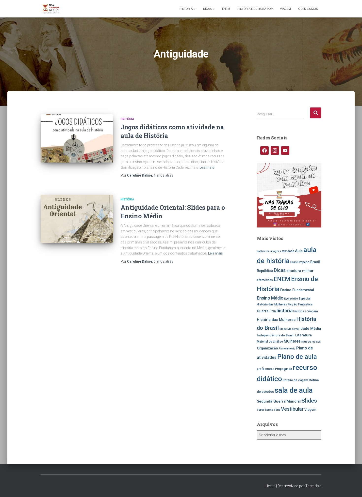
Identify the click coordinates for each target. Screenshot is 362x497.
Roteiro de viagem (295, 380)
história (285, 311)
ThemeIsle (313, 486)
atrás (163, 175)
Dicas (207, 9)
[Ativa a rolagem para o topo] (352, 487)
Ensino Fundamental (297, 290)
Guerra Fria (266, 311)
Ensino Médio (270, 298)
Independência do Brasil (276, 335)
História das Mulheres (276, 319)
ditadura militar (299, 271)
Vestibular (292, 409)
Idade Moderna (289, 329)
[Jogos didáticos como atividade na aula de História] (77, 138)
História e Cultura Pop (255, 9)
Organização (267, 348)
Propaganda (283, 369)
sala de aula (294, 390)
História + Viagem (305, 311)
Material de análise (270, 341)
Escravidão (291, 298)
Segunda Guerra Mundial (279, 401)
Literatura (303, 335)
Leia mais (206, 167)
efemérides (265, 280)
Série (277, 409)
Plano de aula (297, 356)
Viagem (285, 9)
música (316, 341)
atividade (288, 251)
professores (265, 369)
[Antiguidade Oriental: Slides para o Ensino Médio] (77, 219)
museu (306, 341)
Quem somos (308, 9)
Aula (299, 251)
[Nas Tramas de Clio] (51, 9)
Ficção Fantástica (300, 304)
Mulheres (292, 341)
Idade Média (310, 328)
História (186, 9)
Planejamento (287, 348)
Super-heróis (265, 409)
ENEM (226, 9)
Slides (309, 400)
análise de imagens (269, 251)
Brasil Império (300, 262)
